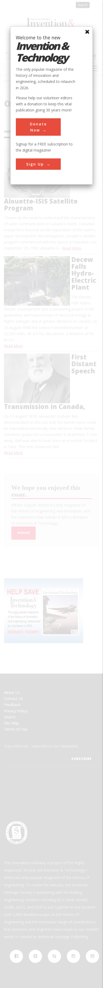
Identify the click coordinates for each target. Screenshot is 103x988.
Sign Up (35, 164)
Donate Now (38, 127)
